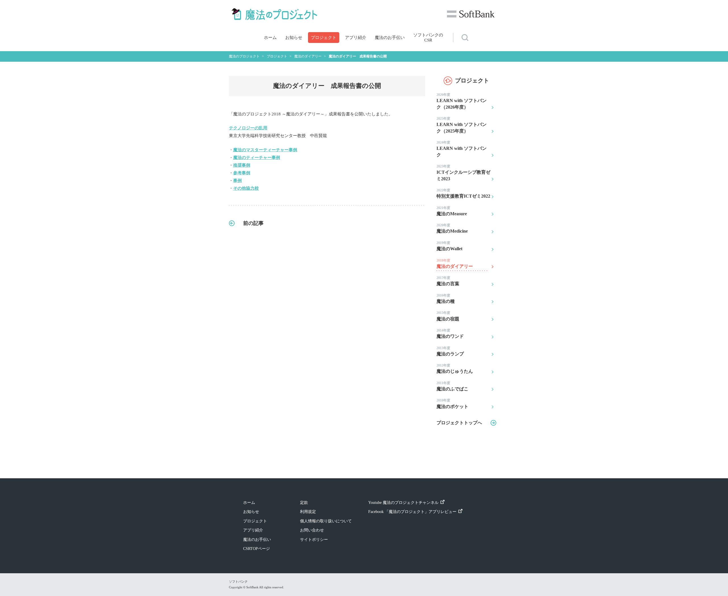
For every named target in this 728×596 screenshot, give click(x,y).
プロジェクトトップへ (459, 422)
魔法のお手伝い (390, 37)
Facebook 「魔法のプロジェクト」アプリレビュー (412, 512)
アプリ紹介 (355, 37)
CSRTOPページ (256, 549)
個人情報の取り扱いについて (326, 521)
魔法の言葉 (448, 281)
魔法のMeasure (452, 211)
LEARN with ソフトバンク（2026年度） (462, 101)
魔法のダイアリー (455, 263)
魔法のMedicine (452, 228)
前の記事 (253, 223)
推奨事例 (241, 165)
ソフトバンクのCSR (428, 37)
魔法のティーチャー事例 (256, 157)
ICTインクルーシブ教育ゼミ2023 (463, 172)
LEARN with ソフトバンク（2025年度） (462, 125)
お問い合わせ (312, 530)
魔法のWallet (449, 246)
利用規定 (308, 512)
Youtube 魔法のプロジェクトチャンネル (403, 502)
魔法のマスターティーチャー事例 (265, 150)
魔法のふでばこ (452, 386)
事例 (237, 180)
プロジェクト (323, 37)
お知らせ (293, 37)
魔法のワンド (450, 333)
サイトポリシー (314, 539)
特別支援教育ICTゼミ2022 (463, 193)
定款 (304, 502)
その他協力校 (246, 188)
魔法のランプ (450, 351)
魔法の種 (446, 298)
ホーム (270, 37)
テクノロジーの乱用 (248, 128)
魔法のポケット (452, 403)
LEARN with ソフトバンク (462, 148)
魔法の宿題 (448, 316)
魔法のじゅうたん (455, 368)
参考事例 (241, 173)
